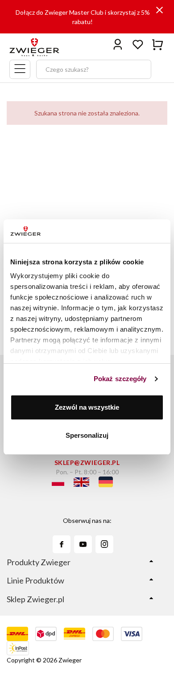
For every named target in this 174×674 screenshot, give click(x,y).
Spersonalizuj (87, 435)
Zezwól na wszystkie (87, 407)
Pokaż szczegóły (120, 378)
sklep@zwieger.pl (87, 462)
